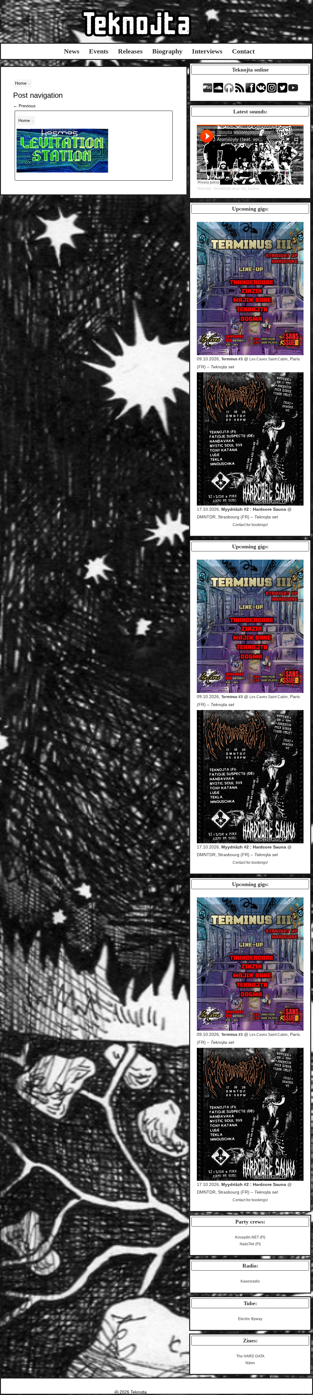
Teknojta (204, 188)
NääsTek (247, 1244)
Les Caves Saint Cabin (268, 359)
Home (21, 83)
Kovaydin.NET (247, 1237)
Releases (130, 51)
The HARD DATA (250, 1356)
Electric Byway (250, 1319)
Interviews (207, 51)
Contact (243, 51)
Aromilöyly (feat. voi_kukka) (236, 188)
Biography (167, 51)
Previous (24, 105)
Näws (250, 1363)
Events (99, 51)
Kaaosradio (250, 1281)
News (71, 51)
